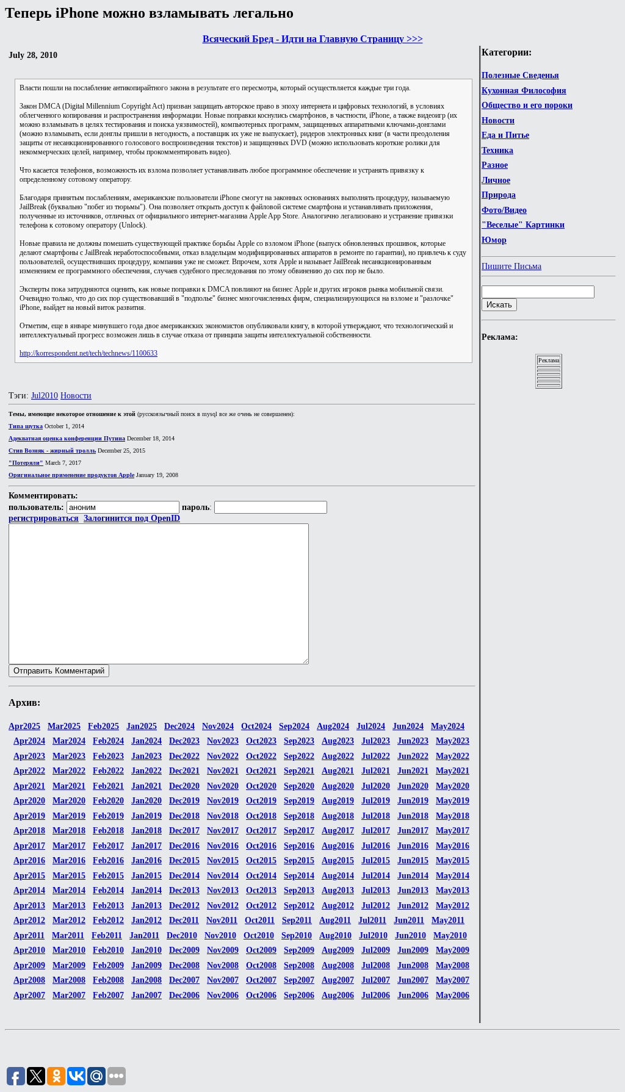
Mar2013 (68, 905)
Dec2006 (184, 995)
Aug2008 (338, 965)
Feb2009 (108, 965)
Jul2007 (375, 980)
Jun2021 (412, 770)
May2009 (452, 950)
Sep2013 (299, 890)
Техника (497, 150)
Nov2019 (223, 800)
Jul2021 (375, 770)
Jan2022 (146, 770)
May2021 (452, 770)
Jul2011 (372, 920)
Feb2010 (108, 950)
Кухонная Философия (524, 90)
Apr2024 (29, 740)
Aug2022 (338, 756)
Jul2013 (375, 890)
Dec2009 (184, 950)
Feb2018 (108, 830)
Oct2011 (260, 920)
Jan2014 (146, 890)
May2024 (447, 726)
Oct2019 (261, 800)
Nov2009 (223, 950)
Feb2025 (103, 726)
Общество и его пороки (527, 105)
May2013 (452, 890)
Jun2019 (412, 800)
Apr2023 (29, 756)
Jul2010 (44, 395)
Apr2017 (29, 845)
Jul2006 (375, 995)
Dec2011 (184, 920)
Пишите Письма (511, 266)
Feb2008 (108, 980)
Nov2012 (223, 905)
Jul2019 (375, 800)
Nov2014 (223, 875)
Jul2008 (375, 965)
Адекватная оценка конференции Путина (67, 438)
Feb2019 (108, 816)
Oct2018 (261, 816)
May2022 (452, 756)
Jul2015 (375, 860)
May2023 (452, 740)
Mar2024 (68, 740)
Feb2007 (108, 995)
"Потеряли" (26, 462)
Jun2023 (412, 740)
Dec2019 (184, 800)
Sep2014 (299, 875)
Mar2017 (68, 845)
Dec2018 (184, 816)
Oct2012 (261, 905)
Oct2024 (256, 726)
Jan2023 (146, 756)
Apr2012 (29, 920)
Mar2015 (68, 875)
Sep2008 (299, 965)
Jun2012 (412, 905)
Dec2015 (184, 860)
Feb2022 (108, 770)
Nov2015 (223, 860)
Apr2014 (29, 890)
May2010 (450, 935)
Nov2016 (223, 845)
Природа (499, 194)
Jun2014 (412, 875)
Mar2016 (68, 860)
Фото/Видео (504, 210)
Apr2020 (29, 800)
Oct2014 (261, 875)
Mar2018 (68, 830)
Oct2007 (261, 980)
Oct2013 (261, 890)
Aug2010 (335, 935)
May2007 (452, 980)
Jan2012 (146, 920)
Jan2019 (146, 816)
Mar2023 (68, 756)
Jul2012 (375, 905)
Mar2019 (68, 816)
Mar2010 (68, 950)
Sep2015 (299, 860)
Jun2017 (412, 830)
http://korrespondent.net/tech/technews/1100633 (88, 353)
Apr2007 (29, 995)
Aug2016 (338, 845)
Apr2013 (29, 905)
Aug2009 (338, 950)
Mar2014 (68, 890)
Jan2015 (146, 875)
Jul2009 (375, 950)
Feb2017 (108, 845)
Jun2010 (410, 935)
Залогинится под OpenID (132, 518)
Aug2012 (338, 905)
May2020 (452, 786)
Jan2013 (146, 905)
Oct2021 (261, 770)
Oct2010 (259, 935)
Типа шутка (26, 426)
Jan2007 (146, 995)
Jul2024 (370, 726)
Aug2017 (338, 830)
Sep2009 (299, 950)
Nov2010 (220, 935)
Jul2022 (375, 756)
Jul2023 (375, 740)
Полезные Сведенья (520, 75)
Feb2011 (107, 935)
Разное (495, 165)
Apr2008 (29, 980)
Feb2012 (108, 920)
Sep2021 (299, 770)
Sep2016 (299, 845)
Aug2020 (338, 786)
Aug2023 (338, 740)
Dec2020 (184, 786)
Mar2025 (64, 726)
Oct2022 (261, 756)
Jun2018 (412, 816)
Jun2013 (412, 890)
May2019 (452, 800)
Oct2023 (261, 740)
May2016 (452, 845)
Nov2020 (223, 786)
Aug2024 (333, 726)
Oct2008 (261, 965)
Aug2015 (338, 860)
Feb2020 (108, 800)
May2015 (452, 860)
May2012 (452, 905)
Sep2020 (299, 786)
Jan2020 (146, 800)
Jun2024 (408, 726)
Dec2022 (184, 756)
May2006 (452, 995)
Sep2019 (299, 800)
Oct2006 (261, 995)
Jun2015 (412, 860)
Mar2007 (68, 995)
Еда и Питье (505, 135)
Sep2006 (299, 995)
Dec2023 (184, 740)
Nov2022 (223, 756)
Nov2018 (223, 816)
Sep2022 (299, 756)
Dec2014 (184, 875)
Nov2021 (223, 770)
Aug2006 (338, 995)
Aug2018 (338, 816)
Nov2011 (221, 920)
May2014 (452, 875)
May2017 (452, 830)
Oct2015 (261, 860)
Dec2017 (184, 830)
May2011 (448, 920)
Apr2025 (24, 726)
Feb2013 (108, 905)
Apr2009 (29, 965)
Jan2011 (144, 935)
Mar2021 (68, 786)
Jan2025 (141, 726)
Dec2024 (179, 726)
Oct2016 (261, 845)
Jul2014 (375, 875)
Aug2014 (338, 875)
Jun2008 (412, 965)
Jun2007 (412, 980)
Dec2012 (184, 905)
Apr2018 (29, 830)
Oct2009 (261, 950)
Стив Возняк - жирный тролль (52, 450)
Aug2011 (335, 920)
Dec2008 (184, 965)
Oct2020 (261, 786)
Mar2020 (68, 800)
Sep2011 (297, 920)
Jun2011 (409, 920)
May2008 (452, 965)
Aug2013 (338, 890)
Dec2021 (184, 770)
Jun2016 (412, 845)
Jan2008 (146, 980)
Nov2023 (223, 740)
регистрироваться (44, 518)
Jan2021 (146, 786)
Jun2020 (412, 786)
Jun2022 (412, 756)
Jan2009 (146, 965)
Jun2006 (412, 995)
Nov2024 (218, 726)
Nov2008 (223, 965)
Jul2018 (375, 816)
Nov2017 (223, 830)
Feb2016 (108, 860)
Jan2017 (146, 845)
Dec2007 (184, 980)
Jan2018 (146, 830)
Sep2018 (299, 816)
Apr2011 (29, 935)
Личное (496, 180)
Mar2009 (68, 965)
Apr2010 (29, 950)
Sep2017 (299, 830)
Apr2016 (29, 860)
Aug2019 (338, 800)
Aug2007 (338, 980)
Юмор (494, 240)
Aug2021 (338, 770)
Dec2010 (182, 935)
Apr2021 (29, 786)
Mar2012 (68, 920)
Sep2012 (299, 905)
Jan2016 (146, 860)
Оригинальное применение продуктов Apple (71, 475)
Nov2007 (223, 980)
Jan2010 (146, 950)
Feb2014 (108, 890)
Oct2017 (261, 830)
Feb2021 (108, 786)
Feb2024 (108, 740)
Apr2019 (29, 816)
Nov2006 (223, 995)
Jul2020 (375, 786)
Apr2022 (29, 770)
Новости (498, 120)
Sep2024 (294, 726)
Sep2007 (299, 980)
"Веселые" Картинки (523, 224)
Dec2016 (184, 845)
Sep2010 (296, 935)
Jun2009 (412, 950)
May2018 (452, 816)
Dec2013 (184, 890)
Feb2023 (108, 756)
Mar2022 (68, 770)
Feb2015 (108, 875)
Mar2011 (68, 935)
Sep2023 (299, 740)
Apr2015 (29, 875)
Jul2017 (375, 830)
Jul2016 (375, 845)
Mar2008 (68, 980)
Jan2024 (146, 740)
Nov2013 (223, 890)
